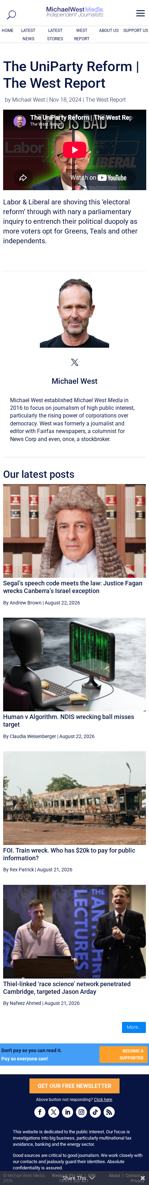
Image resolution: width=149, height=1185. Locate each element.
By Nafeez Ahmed (22, 1003)
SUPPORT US (135, 30)
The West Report (106, 99)
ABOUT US (109, 30)
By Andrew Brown (22, 603)
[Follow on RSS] (109, 1112)
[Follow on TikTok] (95, 1112)
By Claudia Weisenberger (29, 736)
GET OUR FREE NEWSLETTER (74, 1086)
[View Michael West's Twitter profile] (74, 362)
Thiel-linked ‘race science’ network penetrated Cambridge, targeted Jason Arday (67, 987)
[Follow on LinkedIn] (67, 1112)
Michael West (28, 99)
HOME (8, 30)
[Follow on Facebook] (39, 1112)
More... (134, 1027)
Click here (103, 1099)
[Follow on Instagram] (81, 1112)
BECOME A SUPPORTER (131, 1054)
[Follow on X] (53, 1112)
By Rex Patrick (18, 869)
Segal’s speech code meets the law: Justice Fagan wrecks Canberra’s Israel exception (72, 586)
